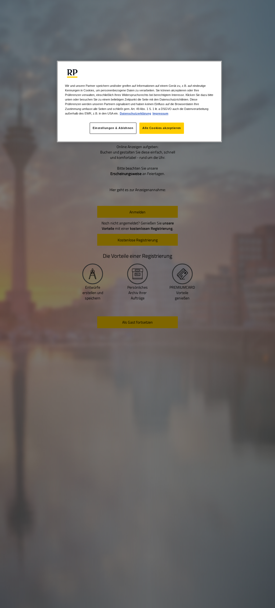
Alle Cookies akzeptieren (161, 128)
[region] (139, 101)
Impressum (160, 113)
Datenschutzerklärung (135, 113)
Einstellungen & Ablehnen (113, 128)
